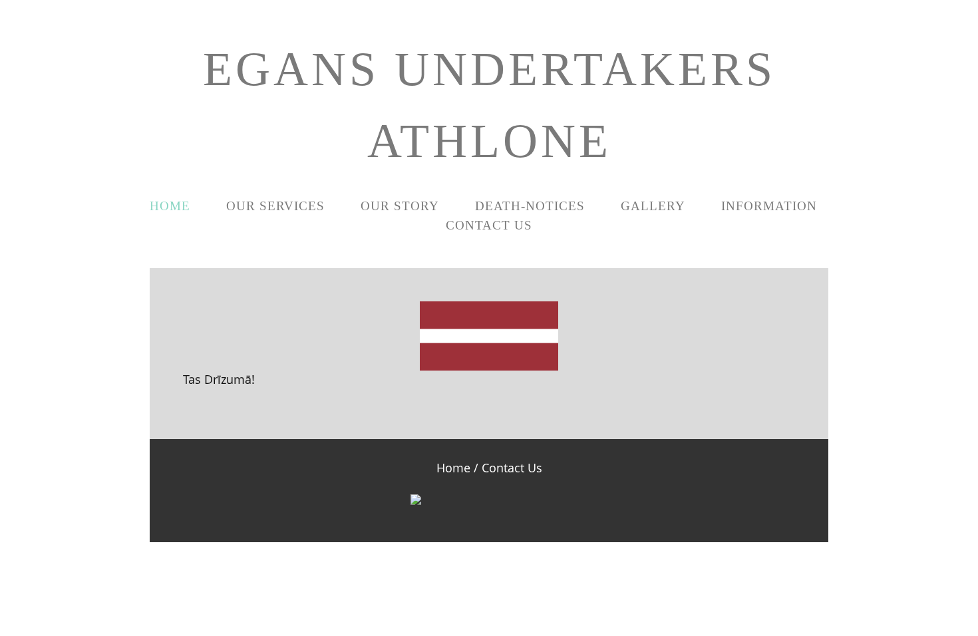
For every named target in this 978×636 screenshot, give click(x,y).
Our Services (275, 206)
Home (170, 206)
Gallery (653, 206)
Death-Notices (530, 206)
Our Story (400, 206)
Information (769, 206)
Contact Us (489, 225)
